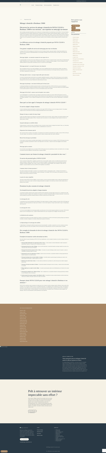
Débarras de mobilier (76, 75)
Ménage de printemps (76, 46)
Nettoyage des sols (76, 60)
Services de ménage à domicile (85, 11)
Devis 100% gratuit (76, 25)
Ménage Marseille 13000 (23, 313)
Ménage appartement (76, 42)
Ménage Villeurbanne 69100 (23, 341)
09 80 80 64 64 (4, 451)
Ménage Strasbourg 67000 (23, 320)
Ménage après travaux (76, 51)
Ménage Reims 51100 (23, 328)
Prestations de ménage (38, 5)
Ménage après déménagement (77, 53)
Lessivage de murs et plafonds (77, 62)
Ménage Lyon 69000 (22, 312)
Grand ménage (75, 48)
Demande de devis (56, 5)
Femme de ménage (76, 37)
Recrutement (39, 433)
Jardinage (74, 71)
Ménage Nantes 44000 (23, 318)
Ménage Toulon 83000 (23, 333)
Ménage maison (75, 44)
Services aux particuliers (48, 5)
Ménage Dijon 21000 (22, 336)
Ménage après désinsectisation (77, 69)
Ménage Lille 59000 (22, 325)
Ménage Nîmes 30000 (23, 338)
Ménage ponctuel (75, 39)
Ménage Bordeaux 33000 (23, 323)
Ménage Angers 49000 (23, 339)
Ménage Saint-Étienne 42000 (23, 331)
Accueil (32, 5)
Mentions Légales (39, 435)
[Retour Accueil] (25, 5)
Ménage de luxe (75, 55)
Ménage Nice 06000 (22, 315)
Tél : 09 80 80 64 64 (76, 30)
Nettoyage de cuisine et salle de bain (78, 64)
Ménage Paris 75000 (22, 310)
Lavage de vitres (75, 57)
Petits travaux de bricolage (77, 73)
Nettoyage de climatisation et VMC (78, 66)
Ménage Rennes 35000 (23, 326)
